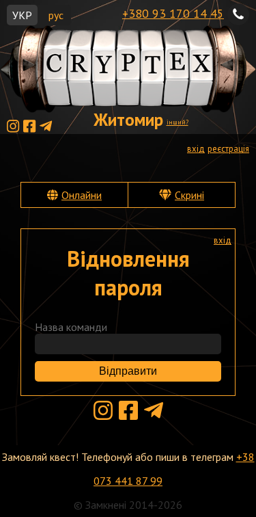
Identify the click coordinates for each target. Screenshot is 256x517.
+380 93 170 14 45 (173, 13)
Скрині (189, 195)
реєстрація (228, 149)
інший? (177, 122)
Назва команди (71, 327)
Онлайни (81, 195)
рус (55, 15)
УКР (22, 15)
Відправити (128, 371)
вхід (196, 149)
